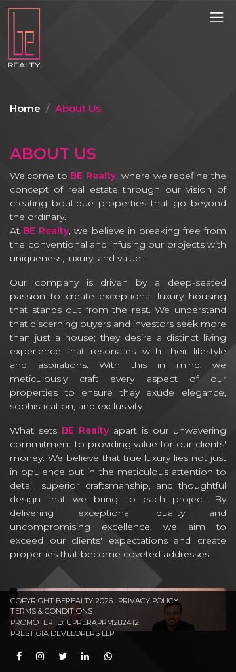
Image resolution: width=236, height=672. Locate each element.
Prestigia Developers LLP (62, 633)
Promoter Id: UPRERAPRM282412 (74, 622)
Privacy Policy (148, 600)
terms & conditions (51, 611)
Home (25, 108)
